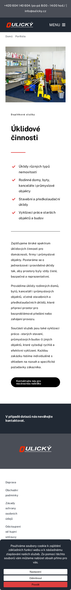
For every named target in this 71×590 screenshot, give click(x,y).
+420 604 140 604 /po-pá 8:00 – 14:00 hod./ (35, 5)
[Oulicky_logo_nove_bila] (19, 22)
